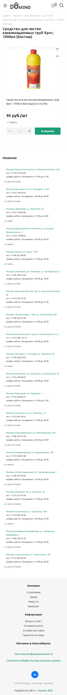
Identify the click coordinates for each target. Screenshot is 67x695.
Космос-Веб (46, 690)
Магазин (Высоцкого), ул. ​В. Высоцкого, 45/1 (27, 189)
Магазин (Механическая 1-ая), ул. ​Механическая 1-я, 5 (32, 334)
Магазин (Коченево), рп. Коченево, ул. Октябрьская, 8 (32, 271)
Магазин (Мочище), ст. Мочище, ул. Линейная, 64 (30, 354)
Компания (33, 585)
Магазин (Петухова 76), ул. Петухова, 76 (25, 492)
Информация (33, 614)
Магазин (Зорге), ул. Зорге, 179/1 (22, 252)
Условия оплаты (33, 625)
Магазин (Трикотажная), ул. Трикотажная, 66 (28, 554)
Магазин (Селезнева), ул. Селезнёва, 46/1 (26, 512)
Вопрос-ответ (33, 621)
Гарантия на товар (33, 635)
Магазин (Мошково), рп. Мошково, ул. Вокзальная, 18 (32, 374)
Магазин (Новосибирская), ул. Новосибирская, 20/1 (31, 433)
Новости (34, 601)
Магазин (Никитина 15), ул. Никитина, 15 (26, 413)
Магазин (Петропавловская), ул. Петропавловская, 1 (31, 472)
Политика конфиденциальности (33, 654)
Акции (33, 597)
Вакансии (33, 606)
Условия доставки (33, 630)
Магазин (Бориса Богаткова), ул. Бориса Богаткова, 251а (33, 169)
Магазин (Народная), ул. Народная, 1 (24, 393)
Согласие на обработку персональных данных (33, 660)
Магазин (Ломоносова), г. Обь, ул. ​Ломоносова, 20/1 (31, 314)
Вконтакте (34, 674)
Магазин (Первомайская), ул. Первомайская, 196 (29, 452)
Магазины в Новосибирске (33, 643)
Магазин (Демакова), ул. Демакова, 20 (25, 209)
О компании (34, 592)
